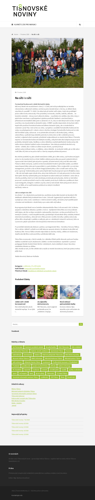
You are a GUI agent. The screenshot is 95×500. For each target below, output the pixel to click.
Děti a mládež (76, 347)
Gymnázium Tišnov (57, 351)
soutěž (64, 370)
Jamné (14, 405)
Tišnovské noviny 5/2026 (20, 427)
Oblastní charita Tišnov (32, 362)
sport (15, 373)
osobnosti (46, 362)
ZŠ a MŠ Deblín (36, 266)
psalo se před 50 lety (40, 366)
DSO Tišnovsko (64, 347)
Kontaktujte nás (17, 495)
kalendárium (17, 355)
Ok (81, 324)
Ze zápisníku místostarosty (43, 303)
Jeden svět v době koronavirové (22, 303)
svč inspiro (23, 373)
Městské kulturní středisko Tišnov (23, 391)
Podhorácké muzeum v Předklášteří (65, 362)
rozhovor (36, 370)
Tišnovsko (50, 373)
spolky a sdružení (75, 370)
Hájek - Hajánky (17, 403)
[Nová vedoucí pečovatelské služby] (70, 292)
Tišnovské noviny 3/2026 (20, 434)
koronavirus (28, 355)
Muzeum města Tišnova (21, 358)
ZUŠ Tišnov (54, 377)
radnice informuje (64, 366)
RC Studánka (17, 370)
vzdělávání (26, 266)
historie (68, 351)
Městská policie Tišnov (72, 358)
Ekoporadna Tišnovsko (20, 351)
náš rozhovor (17, 362)
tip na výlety (40, 373)
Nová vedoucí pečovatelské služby (67, 303)
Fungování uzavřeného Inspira (34, 268)
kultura (37, 355)
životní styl (71, 377)
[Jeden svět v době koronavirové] (25, 292)
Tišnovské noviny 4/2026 (20, 431)
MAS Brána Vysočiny (72, 355)
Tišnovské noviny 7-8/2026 (21, 420)
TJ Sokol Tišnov (62, 373)
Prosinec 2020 (21, 92)
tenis (31, 373)
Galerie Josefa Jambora (39, 351)
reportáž (27, 370)
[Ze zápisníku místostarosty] (47, 292)
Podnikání (16, 366)
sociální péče (54, 370)
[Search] (79, 24)
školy (63, 377)
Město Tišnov (16, 389)
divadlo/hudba (51, 347)
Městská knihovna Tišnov (53, 358)
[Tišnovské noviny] (30, 17)
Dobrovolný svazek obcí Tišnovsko (24, 398)
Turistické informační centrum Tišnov (25, 377)
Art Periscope (17, 347)
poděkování (26, 366)
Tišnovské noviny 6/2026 (20, 423)
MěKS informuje (37, 358)
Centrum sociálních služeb (34, 347)
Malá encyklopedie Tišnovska (53, 355)
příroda (53, 366)
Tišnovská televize (18, 396)
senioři (44, 370)
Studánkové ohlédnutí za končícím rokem (42, 271)
